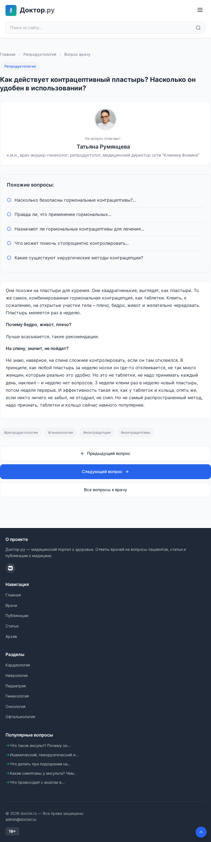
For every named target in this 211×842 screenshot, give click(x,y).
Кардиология (17, 665)
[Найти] (198, 28)
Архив (11, 636)
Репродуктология (39, 54)
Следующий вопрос (102, 471)
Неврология (16, 675)
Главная (7, 54)
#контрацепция (96, 432)
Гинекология (17, 696)
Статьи (11, 626)
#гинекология (60, 432)
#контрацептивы (135, 432)
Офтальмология (20, 716)
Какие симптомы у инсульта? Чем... (43, 773)
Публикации (16, 615)
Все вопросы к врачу (105, 489)
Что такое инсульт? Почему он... (40, 745)
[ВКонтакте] (10, 568)
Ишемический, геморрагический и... (44, 754)
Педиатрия (15, 685)
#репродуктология (21, 432)
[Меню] (200, 10)
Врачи (11, 605)
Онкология (15, 706)
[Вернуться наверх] (201, 832)
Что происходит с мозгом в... (37, 782)
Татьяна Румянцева (103, 146)
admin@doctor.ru (20, 819)
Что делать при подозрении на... (40, 764)
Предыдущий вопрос (109, 453)
